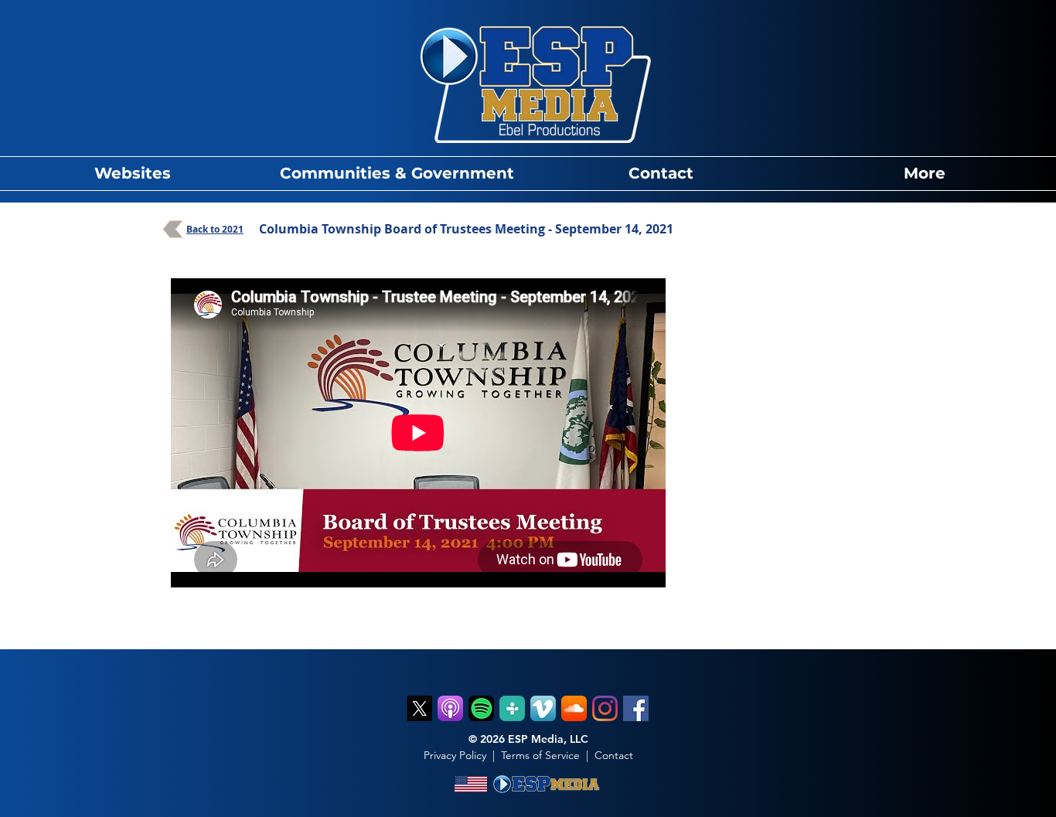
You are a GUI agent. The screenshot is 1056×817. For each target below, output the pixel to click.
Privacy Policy (455, 755)
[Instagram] (605, 708)
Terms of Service (540, 755)
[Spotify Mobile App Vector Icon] (481, 708)
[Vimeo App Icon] (543, 708)
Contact (613, 755)
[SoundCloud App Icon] (574, 708)
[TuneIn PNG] (512, 708)
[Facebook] (636, 708)
